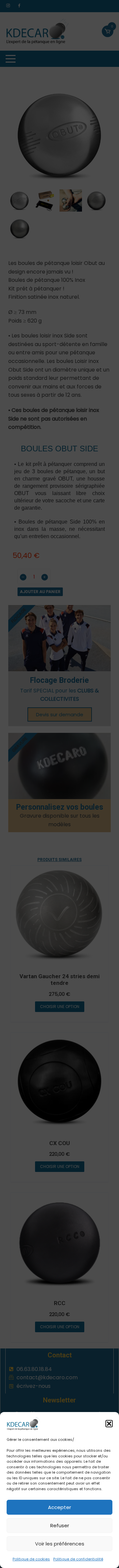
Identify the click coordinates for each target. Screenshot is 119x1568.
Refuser (59, 1525)
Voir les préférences (59, 1543)
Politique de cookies (31, 1559)
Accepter (59, 1507)
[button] (109, 1423)
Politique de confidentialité (78, 1559)
